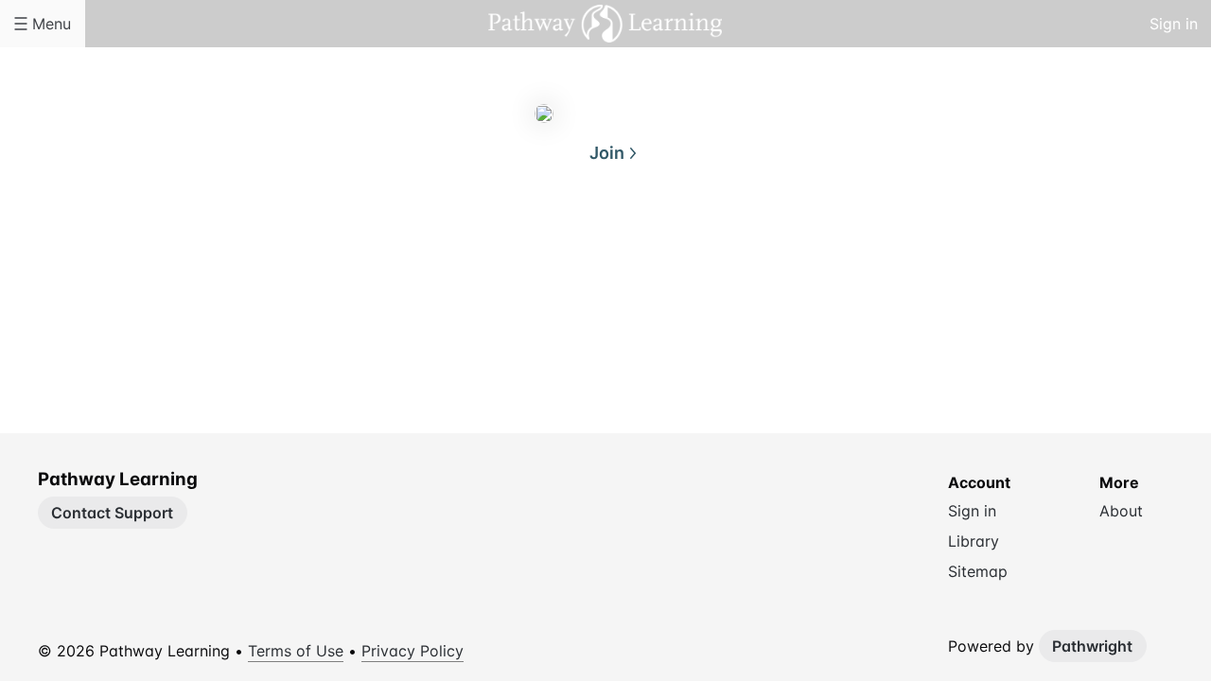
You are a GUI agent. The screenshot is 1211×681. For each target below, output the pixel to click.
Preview (681, 244)
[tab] (529, 245)
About (530, 244)
